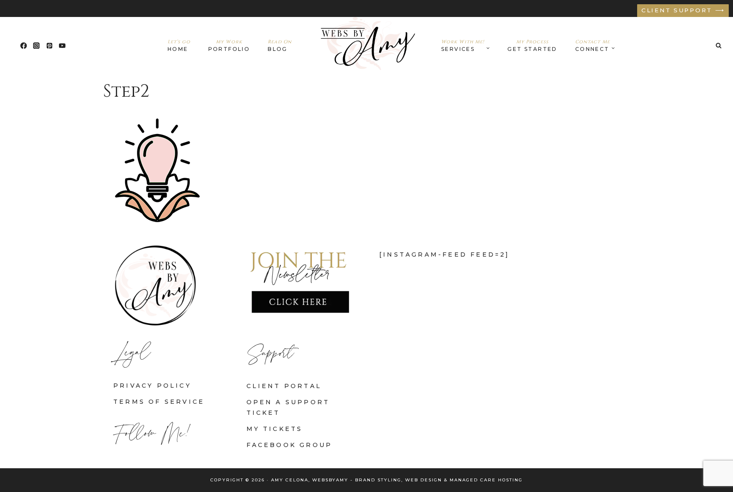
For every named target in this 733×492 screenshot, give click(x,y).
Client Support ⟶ (683, 10)
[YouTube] (62, 45)
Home (179, 45)
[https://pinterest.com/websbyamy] (49, 45)
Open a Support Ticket (288, 407)
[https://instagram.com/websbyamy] (36, 45)
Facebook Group (289, 445)
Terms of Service (158, 401)
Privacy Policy (152, 385)
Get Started (532, 45)
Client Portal (284, 386)
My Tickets (274, 429)
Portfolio (229, 45)
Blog (280, 45)
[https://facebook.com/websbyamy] (23, 45)
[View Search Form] (719, 45)
